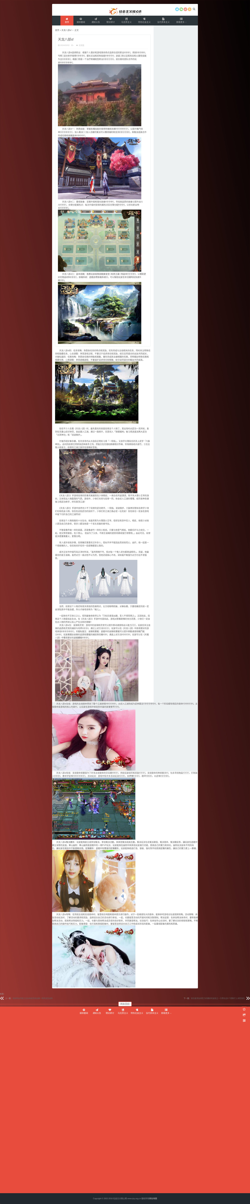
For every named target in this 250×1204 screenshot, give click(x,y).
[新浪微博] (185, 9)
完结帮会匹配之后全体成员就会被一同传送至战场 (32, 998)
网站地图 (153, 1198)
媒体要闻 (81, 22)
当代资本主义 (163, 22)
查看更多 (180, 22)
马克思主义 (126, 22)
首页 (67, 22)
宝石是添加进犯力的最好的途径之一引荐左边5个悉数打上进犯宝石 (218, 998)
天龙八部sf (66, 30)
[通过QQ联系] (177, 9)
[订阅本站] (189, 9)
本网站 (125, 9)
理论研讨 (110, 22)
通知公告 (96, 22)
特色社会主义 (144, 22)
